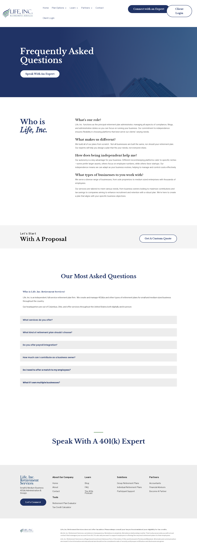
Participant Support (126, 491)
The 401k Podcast (89, 492)
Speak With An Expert (39, 73)
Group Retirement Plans (128, 483)
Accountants (155, 483)
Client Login (48, 18)
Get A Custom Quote (158, 238)
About (55, 487)
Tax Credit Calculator (61, 507)
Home (46, 8)
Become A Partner (157, 491)
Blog (87, 483)
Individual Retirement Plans (129, 487)
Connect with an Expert (148, 9)
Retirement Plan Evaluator (64, 503)
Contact (100, 8)
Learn (73, 8)
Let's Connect (33, 502)
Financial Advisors (157, 487)
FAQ (87, 487)
